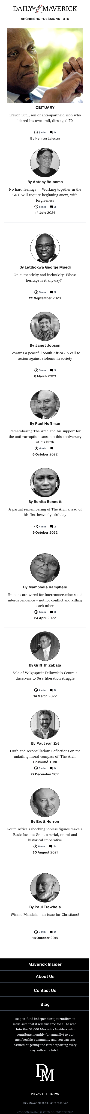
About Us (45, 976)
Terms (54, 1094)
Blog (45, 1004)
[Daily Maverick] (45, 8)
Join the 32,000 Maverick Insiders (41, 1029)
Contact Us (45, 990)
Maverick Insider (45, 964)
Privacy (37, 1094)
